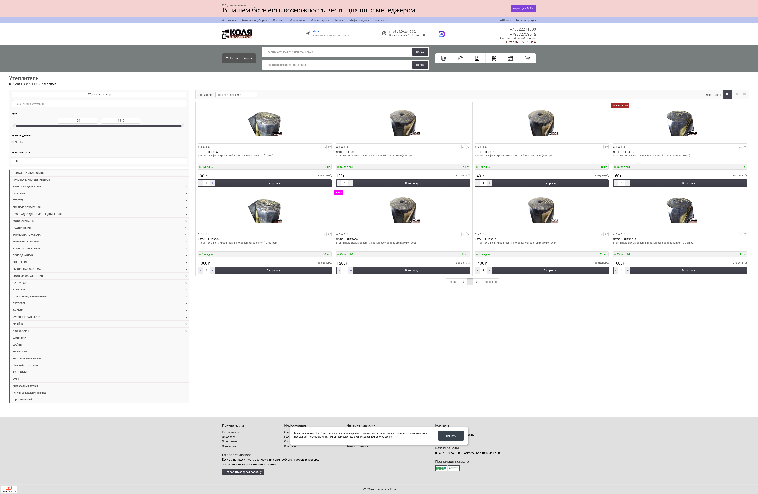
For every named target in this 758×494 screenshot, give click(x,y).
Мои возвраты (320, 20)
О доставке (229, 441)
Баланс (339, 20)
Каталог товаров (357, 446)
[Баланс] (510, 58)
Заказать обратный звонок (518, 38)
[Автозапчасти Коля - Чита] (440, 34)
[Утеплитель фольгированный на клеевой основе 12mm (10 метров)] (680, 209)
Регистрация (527, 20)
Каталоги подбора (253, 20)
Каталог (240, 58)
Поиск (420, 52)
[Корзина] (527, 58)
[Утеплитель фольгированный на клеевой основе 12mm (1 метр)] (680, 122)
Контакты (381, 20)
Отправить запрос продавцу (243, 472)
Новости (289, 437)
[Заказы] (443, 58)
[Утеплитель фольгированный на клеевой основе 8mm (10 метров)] (403, 209)
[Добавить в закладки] (325, 147)
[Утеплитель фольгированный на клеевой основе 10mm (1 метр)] (542, 122)
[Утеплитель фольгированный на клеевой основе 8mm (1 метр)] (403, 122)
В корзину (273, 183)
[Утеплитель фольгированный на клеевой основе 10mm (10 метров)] (542, 209)
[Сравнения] (460, 58)
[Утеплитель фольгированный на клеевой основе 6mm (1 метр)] (265, 122)
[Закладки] (477, 58)
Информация (358, 20)
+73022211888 (523, 29)
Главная (230, 20)
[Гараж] (494, 58)
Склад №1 (208, 167)
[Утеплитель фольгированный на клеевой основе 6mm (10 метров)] (265, 209)
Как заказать (231, 432)
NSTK (18, 142)
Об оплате (228, 437)
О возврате (229, 446)
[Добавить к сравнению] (329, 147)
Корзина (278, 20)
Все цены (323, 175)
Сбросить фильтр (99, 94)
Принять (451, 436)
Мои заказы (297, 20)
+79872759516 (523, 34)
